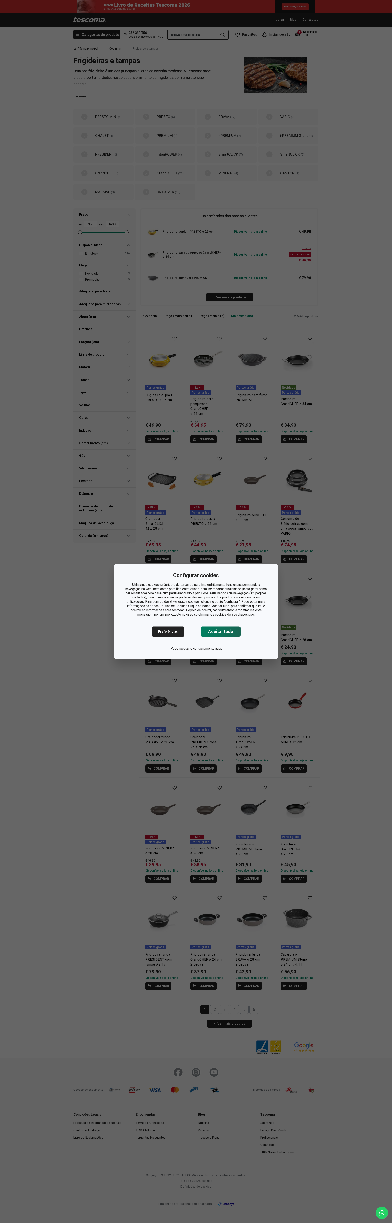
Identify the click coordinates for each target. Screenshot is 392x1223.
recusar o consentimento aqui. (200, 649)
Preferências (168, 632)
